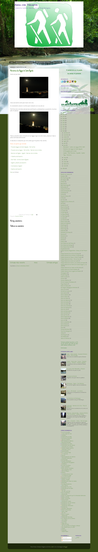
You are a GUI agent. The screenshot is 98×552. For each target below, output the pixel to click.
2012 (63, 127)
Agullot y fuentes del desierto (18, 163)
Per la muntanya (66, 493)
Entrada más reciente (17, 263)
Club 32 (63, 455)
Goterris (63, 472)
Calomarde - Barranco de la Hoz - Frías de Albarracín (77, 406)
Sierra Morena (64, 326)
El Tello (62, 198)
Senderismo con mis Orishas (68, 503)
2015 (63, 121)
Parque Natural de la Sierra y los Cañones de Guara (73, 263)
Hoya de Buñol (64, 209)
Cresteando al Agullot (16, 166)
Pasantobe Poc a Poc (66, 487)
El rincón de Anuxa (66, 465)
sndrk (52, 547)
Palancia (63, 241)
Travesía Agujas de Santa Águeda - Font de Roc (23, 147)
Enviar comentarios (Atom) (23, 266)
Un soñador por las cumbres (68, 518)
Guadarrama (64, 205)
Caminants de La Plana (67, 447)
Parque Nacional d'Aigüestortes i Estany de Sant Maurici (74, 250)
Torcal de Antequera (65, 331)
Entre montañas (65, 467)
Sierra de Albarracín (65, 300)
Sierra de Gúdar (64, 304)
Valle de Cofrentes (65, 338)
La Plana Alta (64, 214)
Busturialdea (64, 187)
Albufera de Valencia (66, 174)
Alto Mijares (63, 180)
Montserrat (63, 236)
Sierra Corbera (64, 297)
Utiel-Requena (64, 335)
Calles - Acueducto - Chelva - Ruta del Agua (77, 421)
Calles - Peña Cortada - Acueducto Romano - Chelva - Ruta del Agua (77, 354)
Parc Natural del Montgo (66, 245)
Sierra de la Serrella (65, 306)
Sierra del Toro (64, 315)
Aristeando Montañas (67, 438)
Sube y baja (64, 511)
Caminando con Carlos (67, 444)
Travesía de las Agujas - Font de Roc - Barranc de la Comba (26, 150)
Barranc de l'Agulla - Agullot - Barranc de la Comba (24, 153)
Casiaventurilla (65, 451)
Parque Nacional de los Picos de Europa (70, 254)
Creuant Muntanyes (66, 461)
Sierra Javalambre (65, 322)
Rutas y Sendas (65, 497)
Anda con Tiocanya (26, 4)
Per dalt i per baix (66, 491)
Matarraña (63, 231)
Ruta (11, 172)
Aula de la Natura (66, 439)
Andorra (63, 181)
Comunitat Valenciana (67, 458)
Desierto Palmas (19, 216)
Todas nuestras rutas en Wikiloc (43, 62)
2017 (63, 116)
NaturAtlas (64, 482)
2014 (63, 123)
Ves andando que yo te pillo (68, 527)
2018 (63, 114)
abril (65, 160)
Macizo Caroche (64, 221)
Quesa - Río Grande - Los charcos (75, 391)
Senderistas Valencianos (67, 505)
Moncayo (63, 234)
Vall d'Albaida (64, 336)
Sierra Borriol (64, 293)
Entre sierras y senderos (67, 468)
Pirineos (63, 278)
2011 (63, 129)
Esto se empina (65, 471)
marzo (65, 162)
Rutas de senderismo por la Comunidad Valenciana (74, 495)
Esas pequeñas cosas (67, 470)
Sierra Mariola (64, 324)
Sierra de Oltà (64, 309)
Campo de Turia (64, 189)
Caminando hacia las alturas (68, 445)
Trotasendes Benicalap (67, 517)
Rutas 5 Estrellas (29, 62)
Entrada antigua (52, 263)
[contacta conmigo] (77, 537)
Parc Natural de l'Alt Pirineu (67, 243)
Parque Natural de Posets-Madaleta (69, 269)
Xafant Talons (65, 531)
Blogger (65, 547)
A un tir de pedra (66, 432)
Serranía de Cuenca (65, 291)
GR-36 (62, 203)
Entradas (65, 538)
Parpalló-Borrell (64, 249)
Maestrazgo (63, 225)
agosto (65, 141)
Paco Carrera (65, 485)
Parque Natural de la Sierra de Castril (70, 261)
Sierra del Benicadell (65, 311)
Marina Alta (63, 227)
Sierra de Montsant (65, 307)
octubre (65, 137)
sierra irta (63, 320)
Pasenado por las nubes (67, 488)
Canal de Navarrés (65, 191)
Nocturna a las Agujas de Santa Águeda (21, 71)
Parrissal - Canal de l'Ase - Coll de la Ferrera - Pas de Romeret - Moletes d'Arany (77, 413)
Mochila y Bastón (66, 480)
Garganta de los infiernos (67, 201)
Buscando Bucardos (66, 442)
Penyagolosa (64, 273)
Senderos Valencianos (67, 508)
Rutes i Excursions (66, 498)
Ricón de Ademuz (65, 286)
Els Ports (63, 200)
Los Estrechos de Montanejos (73, 398)
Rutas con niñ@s (57, 62)
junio (65, 145)
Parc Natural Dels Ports (66, 247)
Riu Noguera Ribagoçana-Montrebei (69, 287)
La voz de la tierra (66, 477)
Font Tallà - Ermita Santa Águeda (19, 160)
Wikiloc (63, 528)
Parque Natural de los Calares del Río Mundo (71, 267)
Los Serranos (64, 220)
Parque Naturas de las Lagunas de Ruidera (71, 271)
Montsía (62, 238)
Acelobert (64, 435)
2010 (63, 131)
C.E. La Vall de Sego (66, 452)
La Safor (63, 218)
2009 (63, 168)
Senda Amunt (65, 500)
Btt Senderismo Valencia (67, 441)
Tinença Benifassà (65, 329)
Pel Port (63, 490)
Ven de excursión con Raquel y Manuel (71, 526)
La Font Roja (64, 212)
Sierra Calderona (65, 295)
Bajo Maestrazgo (65, 185)
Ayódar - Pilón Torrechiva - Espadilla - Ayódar (74, 153)
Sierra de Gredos (65, 302)
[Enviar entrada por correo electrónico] (36, 214)
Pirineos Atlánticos (65, 280)
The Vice (64, 513)
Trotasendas (64, 516)
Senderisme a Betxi (66, 501)
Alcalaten (63, 176)
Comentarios (66, 540)
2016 (63, 118)
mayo (65, 157)
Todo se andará (65, 514)
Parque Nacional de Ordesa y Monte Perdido (71, 257)
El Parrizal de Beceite (72, 376)
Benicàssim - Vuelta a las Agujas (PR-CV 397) (74, 147)
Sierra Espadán (64, 318)
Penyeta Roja (64, 275)
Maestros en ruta (66, 478)
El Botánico (64, 464)
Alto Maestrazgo (64, 178)
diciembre (66, 133)
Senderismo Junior (66, 504)
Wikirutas (64, 530)
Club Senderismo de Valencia (68, 457)
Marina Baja (64, 229)
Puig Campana (64, 284)
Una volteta (64, 520)
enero (65, 166)
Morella (62, 240)
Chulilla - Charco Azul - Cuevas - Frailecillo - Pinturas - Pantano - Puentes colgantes (77, 362)
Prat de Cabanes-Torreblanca (68, 282)
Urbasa (62, 333)
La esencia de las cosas (67, 474)
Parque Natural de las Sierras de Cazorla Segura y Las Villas (74, 265)
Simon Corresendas (66, 510)
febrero (65, 164)
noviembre (66, 135)
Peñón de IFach (64, 277)
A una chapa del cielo (67, 434)
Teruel (62, 327)
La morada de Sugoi (66, 475)
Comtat (62, 194)
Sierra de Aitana (65, 298)
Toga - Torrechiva (67, 155)
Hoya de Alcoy (64, 207)
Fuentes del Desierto (16, 169)
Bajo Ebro (63, 183)
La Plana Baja (64, 216)
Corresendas (65, 459)
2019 (63, 112)
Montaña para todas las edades (69, 481)
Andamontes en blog (66, 436)
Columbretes (64, 192)
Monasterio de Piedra (66, 232)
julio (65, 143)
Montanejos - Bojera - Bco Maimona (75, 383)
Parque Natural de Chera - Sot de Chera (70, 259)
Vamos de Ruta (65, 524)
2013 (63, 125)
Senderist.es (64, 507)
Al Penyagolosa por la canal (69, 151)
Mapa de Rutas (19, 62)
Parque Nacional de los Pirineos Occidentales (71, 255)
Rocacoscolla (64, 494)
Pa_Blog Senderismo (67, 484)
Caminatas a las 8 (66, 449)
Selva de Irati (64, 289)
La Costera (63, 211)
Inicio (12, 62)
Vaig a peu (64, 523)
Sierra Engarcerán (65, 316)
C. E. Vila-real (65, 454)
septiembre (66, 139)
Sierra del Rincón (65, 313)
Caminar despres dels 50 (67, 448)
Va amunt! (64, 521)
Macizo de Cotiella (65, 223)
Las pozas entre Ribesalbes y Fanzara (76, 369)
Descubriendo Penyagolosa (68, 462)
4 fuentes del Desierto (16, 156)
